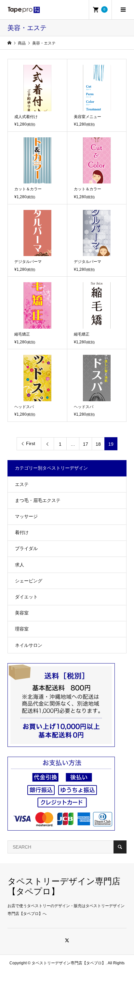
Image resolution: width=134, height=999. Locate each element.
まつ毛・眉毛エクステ (37, 500)
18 (98, 444)
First (30, 443)
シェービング (28, 580)
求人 (19, 564)
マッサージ (26, 516)
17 (85, 444)
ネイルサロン (28, 645)
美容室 (22, 612)
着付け (22, 532)
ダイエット (26, 596)
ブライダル (26, 548)
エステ (22, 484)
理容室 (22, 628)
